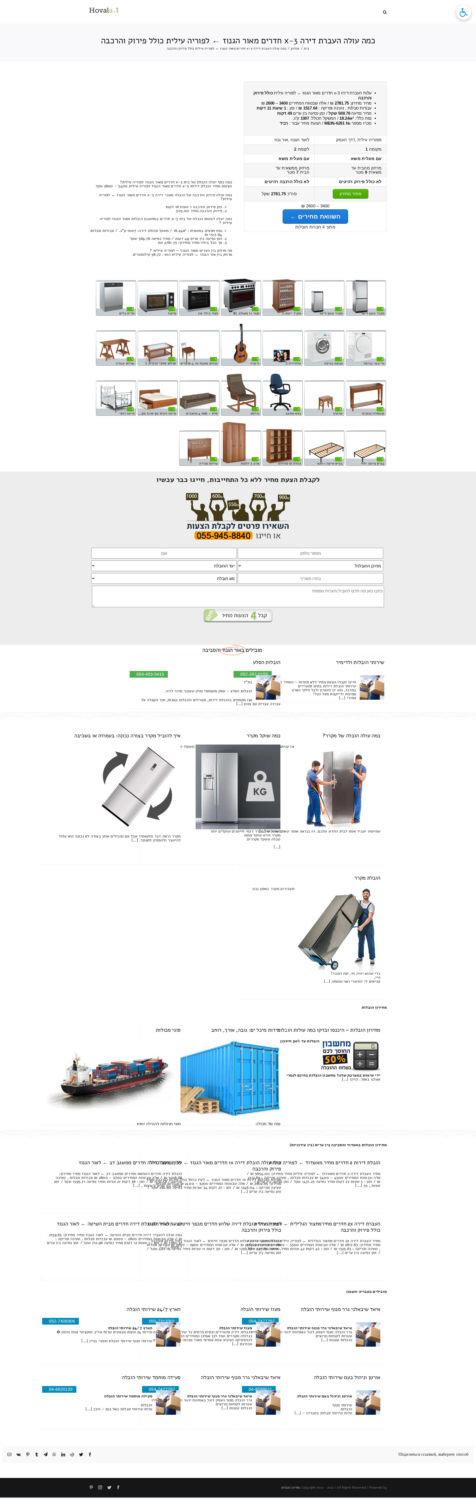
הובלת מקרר (367, 878)
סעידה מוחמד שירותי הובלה (151, 1377)
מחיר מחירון (350, 194)
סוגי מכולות (168, 1030)
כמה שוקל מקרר (263, 735)
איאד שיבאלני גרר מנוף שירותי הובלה (340, 1309)
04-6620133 (61, 1389)
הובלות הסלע (266, 662)
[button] (385, 11)
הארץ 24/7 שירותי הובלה (153, 1309)
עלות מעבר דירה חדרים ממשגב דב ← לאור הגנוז (130, 1162)
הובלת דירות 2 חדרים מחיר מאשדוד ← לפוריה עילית (324, 1162)
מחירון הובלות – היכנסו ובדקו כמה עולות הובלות (328, 1030)
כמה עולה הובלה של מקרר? (351, 735)
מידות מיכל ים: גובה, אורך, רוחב (245, 1030)
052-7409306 (62, 1321)
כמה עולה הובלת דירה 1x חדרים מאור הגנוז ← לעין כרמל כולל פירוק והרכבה (215, 1165)
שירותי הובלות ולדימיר (360, 662)
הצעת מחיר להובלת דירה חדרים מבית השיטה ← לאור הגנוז (119, 1223)
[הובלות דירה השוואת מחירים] (238, 495)
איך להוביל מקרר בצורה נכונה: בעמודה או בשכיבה (127, 735)
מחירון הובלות (374, 1007)
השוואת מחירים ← (315, 216)
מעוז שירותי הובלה (260, 1309)
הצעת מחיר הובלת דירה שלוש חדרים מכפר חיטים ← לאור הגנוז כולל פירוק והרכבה (214, 1226)
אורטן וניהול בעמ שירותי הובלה (347, 1377)
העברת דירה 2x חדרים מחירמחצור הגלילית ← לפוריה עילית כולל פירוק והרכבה (317, 1226)
